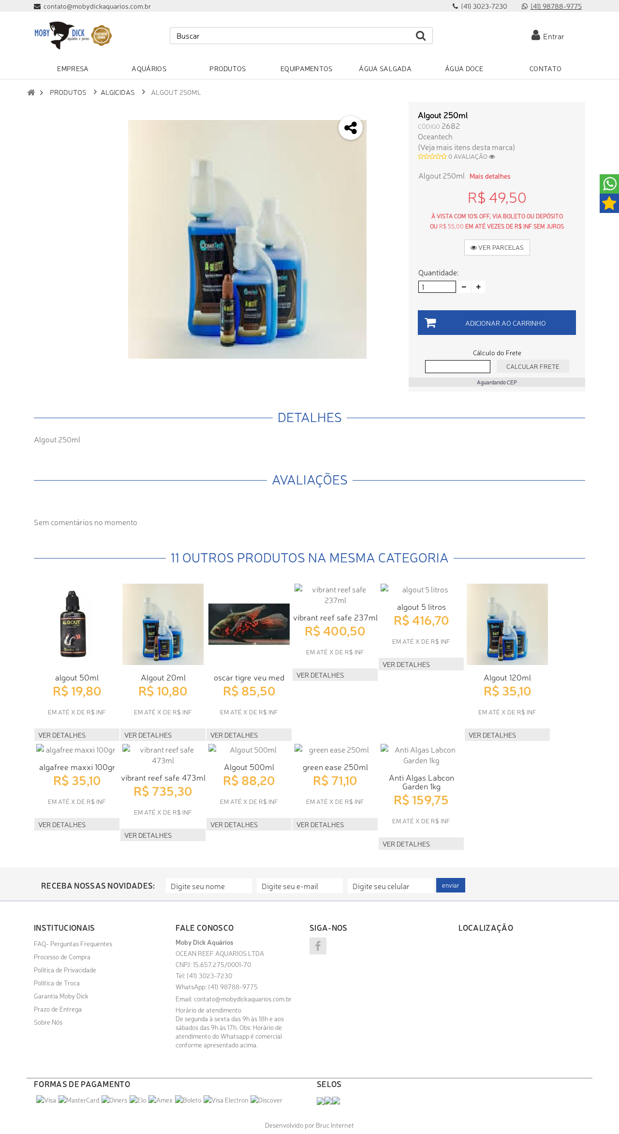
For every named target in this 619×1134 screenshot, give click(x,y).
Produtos (68, 91)
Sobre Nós (48, 1021)
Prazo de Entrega (58, 1008)
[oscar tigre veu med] (249, 624)
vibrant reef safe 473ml (163, 777)
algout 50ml (77, 676)
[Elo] (138, 1099)
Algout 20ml (163, 676)
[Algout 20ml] (163, 624)
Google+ (385, 164)
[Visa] (46, 1099)
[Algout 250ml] (247, 239)
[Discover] (266, 1099)
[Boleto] (188, 1099)
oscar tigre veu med (249, 676)
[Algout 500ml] (249, 749)
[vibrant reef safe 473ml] (163, 754)
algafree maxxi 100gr (77, 766)
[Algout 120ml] (507, 624)
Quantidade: (438, 272)
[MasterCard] (79, 1099)
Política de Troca (57, 982)
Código (429, 126)
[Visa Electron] (226, 1099)
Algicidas (118, 91)
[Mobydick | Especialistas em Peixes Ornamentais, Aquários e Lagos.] (73, 35)
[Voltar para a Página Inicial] (31, 92)
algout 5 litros (421, 606)
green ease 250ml (335, 766)
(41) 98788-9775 (556, 5)
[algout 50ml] (77, 624)
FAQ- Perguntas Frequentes (73, 943)
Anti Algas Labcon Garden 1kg (421, 781)
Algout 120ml (507, 676)
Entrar (552, 35)
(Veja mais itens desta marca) (466, 146)
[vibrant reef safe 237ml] (335, 594)
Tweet (385, 112)
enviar (450, 885)
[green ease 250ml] (335, 749)
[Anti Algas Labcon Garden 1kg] (421, 754)
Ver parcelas (500, 247)
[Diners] (114, 1099)
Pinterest (385, 189)
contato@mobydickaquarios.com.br (243, 998)
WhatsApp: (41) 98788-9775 (217, 986)
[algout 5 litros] (421, 589)
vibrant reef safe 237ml (335, 616)
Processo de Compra (62, 956)
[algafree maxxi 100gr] (77, 749)
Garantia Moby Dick (61, 995)
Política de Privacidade (65, 969)
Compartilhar (385, 138)
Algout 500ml (249, 766)
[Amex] (160, 1099)
